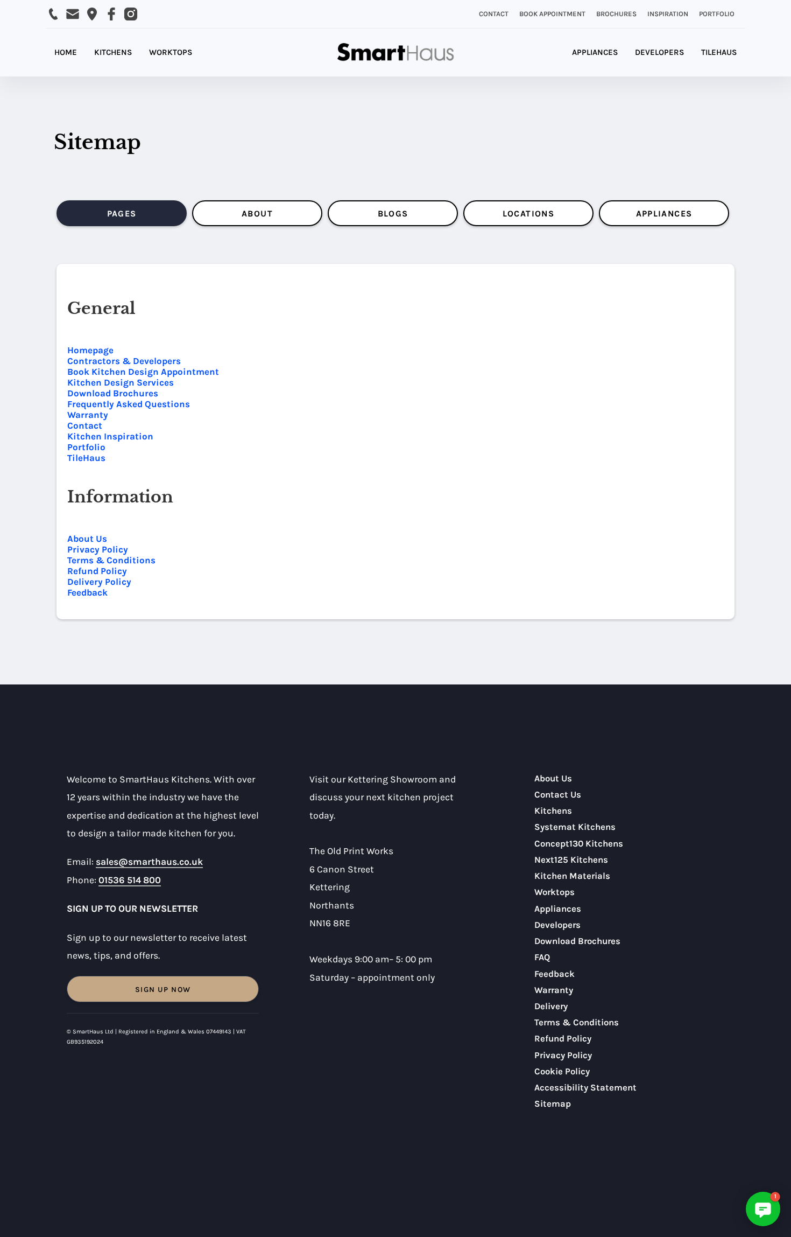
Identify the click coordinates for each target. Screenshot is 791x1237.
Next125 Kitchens (571, 860)
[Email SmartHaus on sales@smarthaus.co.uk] (72, 14)
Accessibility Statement (585, 1087)
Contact (84, 425)
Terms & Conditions (111, 560)
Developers (557, 925)
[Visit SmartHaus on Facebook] (111, 14)
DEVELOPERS (659, 52)
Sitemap (552, 1104)
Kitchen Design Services (120, 382)
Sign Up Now (162, 989)
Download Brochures (112, 393)
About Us (87, 538)
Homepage (90, 350)
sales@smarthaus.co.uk (149, 861)
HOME (65, 52)
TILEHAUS (719, 52)
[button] (763, 1209)
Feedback (87, 592)
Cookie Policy (562, 1071)
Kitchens (553, 811)
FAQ (542, 957)
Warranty (87, 414)
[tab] (121, 213)
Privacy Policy (97, 549)
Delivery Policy (99, 581)
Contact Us (557, 794)
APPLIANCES (595, 52)
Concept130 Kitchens (578, 843)
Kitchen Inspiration (110, 436)
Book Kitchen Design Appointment (143, 371)
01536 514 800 (129, 880)
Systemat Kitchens (575, 827)
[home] (395, 52)
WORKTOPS (170, 52)
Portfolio (86, 447)
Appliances (557, 909)
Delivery (551, 1006)
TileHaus (86, 457)
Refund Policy (97, 570)
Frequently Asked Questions (128, 404)
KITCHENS (113, 52)
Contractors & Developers (124, 360)
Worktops (554, 892)
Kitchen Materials (572, 876)
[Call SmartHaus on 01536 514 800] (53, 14)
